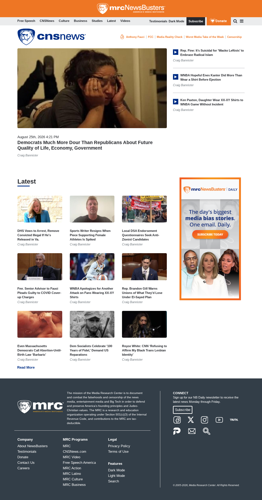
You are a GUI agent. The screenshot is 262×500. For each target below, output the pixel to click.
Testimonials (158, 21)
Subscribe (196, 21)
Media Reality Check (169, 36)
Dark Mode (176, 21)
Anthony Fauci (135, 36)
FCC (150, 36)
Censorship (234, 36)
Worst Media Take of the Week (205, 36)
